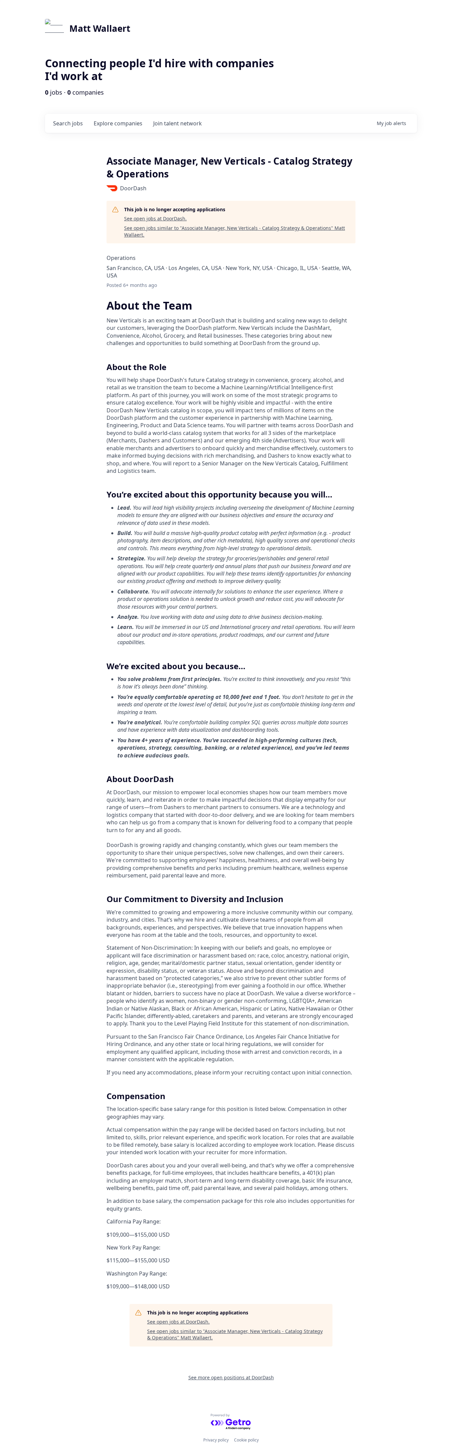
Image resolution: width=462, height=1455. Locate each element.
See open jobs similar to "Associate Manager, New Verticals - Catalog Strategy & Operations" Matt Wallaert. (234, 231)
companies (118, 123)
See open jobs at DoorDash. (155, 218)
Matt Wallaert (99, 28)
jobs (68, 123)
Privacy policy (216, 1440)
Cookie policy (246, 1440)
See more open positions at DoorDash (231, 1377)
